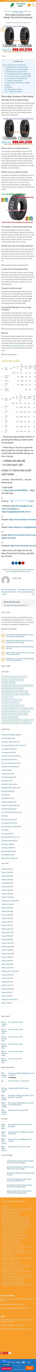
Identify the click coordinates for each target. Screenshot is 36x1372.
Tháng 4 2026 (5, 883)
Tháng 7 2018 (5, 1003)
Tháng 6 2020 (5, 946)
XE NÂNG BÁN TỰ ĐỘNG (9, 826)
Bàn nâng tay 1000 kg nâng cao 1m (11, 1212)
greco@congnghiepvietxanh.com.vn (17, 1308)
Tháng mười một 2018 (8, 999)
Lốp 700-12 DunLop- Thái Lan (23, 1226)
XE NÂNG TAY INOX (8, 840)
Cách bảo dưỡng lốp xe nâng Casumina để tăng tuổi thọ (8, 592)
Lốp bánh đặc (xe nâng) (13, 89)
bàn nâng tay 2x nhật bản (16, 679)
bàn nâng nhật (5, 1206)
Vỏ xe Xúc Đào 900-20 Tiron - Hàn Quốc (12, 1249)
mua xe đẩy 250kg (7, 1232)
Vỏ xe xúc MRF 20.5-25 (24, 1246)
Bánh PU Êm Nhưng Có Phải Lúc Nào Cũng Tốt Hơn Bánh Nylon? (20, 653)
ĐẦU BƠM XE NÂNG (8, 858)
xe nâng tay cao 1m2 (17, 1268)
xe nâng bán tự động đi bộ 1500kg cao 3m (13, 705)
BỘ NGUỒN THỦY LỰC (9, 837)
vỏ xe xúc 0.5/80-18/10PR (9, 1246)
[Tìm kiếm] (29, 5)
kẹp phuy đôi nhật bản (7, 1226)
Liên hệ (32, 1365)
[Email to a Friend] (19, 563)
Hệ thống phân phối (15, 1365)
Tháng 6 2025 (5, 918)
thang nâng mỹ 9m (7, 1238)
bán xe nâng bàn (19, 688)
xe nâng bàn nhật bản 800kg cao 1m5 (11, 700)
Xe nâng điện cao (6, 855)
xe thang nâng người (7, 1282)
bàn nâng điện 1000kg (22, 1218)
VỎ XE (3, 830)
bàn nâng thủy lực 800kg (8, 1218)
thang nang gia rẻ (17, 1232)
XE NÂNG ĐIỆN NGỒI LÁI (9, 788)
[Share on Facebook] (12, 563)
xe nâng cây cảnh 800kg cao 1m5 (10, 708)
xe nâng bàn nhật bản (7, 697)
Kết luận (8, 87)
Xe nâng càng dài (6, 773)
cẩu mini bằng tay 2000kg (23, 1223)
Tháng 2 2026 (5, 890)
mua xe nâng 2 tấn (6, 694)
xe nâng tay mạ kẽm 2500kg (9, 1276)
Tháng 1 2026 (5, 893)
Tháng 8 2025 (5, 911)
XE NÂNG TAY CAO (7, 784)
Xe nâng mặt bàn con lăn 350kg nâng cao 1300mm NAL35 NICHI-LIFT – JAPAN (17, 1259)
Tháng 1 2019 (5, 996)
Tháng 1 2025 (5, 936)
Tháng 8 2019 (5, 982)
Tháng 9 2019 (5, 978)
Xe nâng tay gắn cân (7, 759)
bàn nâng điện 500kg (27, 685)
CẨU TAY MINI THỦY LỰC (10, 812)
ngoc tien (27, 22)
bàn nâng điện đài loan (7, 688)
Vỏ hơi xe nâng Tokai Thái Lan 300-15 (12, 1243)
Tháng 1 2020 (5, 964)
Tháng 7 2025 (5, 915)
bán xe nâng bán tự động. (8, 691)
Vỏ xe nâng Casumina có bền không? (14, 65)
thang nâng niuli (6, 1241)
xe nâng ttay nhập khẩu (8, 1279)
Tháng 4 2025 (5, 925)
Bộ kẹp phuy (5, 780)
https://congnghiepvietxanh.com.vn (16, 512)
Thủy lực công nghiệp (22, 12)
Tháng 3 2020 (5, 957)
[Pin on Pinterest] (23, 563)
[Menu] (2, 5)
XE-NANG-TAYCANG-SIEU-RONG (12, 745)
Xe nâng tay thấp (6, 847)
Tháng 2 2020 (5, 960)
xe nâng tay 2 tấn (25, 711)
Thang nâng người (7, 777)
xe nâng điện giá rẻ (26, 723)
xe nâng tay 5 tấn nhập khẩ (9, 1265)
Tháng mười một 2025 (8, 900)
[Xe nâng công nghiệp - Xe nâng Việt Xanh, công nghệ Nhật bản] (18, 5)
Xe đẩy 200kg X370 (7, 1285)
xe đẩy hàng (5, 770)
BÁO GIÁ (29, 1368)
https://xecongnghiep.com (21, 506)
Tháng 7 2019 (5, 985)
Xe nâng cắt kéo (6, 833)
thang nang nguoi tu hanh (8, 1235)
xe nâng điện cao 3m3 (27, 720)
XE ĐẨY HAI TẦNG (7, 809)
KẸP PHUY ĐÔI (6, 791)
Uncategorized (23, 11)
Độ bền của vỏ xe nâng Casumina (16, 71)
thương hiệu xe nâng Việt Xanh (14, 345)
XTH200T (28, 1285)
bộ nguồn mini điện (23, 1220)
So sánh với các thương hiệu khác (16, 78)
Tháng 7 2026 (5, 872)
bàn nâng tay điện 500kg (8, 682)
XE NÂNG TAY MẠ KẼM (9, 766)
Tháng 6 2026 (5, 876)
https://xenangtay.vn (10, 509)
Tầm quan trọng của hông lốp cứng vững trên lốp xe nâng (26, 592)
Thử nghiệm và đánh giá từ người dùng (17, 74)
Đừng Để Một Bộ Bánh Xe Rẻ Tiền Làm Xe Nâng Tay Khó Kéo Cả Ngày (19, 641)
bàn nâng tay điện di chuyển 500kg (11, 685)
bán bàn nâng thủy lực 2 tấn (9, 1220)
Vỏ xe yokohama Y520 (8, 1252)
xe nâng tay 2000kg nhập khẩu (10, 717)
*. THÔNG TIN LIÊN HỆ (13, 91)
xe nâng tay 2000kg (22, 714)
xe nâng (15, 694)
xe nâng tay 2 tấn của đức (8, 714)
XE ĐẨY (3, 795)
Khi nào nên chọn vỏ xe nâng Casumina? (18, 76)
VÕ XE (3, 816)
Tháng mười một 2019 (8, 971)
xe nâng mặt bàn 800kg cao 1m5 (10, 711)
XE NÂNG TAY (6, 798)
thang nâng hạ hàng (22, 1235)
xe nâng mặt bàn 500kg (27, 708)
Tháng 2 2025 (5, 932)
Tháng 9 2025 (5, 908)
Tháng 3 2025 (5, 929)
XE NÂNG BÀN (6, 738)
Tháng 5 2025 (5, 922)
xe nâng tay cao (6, 1268)
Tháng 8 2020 (5, 939)
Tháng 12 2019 (6, 967)
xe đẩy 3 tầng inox (19, 1282)
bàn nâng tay (5, 679)
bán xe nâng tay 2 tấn (22, 691)
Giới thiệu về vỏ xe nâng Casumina (16, 67)
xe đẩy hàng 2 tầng (19, 1285)
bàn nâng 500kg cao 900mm (9, 677)
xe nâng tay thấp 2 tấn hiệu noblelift (11, 720)
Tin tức (26, 1365)
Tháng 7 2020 (5, 943)
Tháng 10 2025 (6, 904)
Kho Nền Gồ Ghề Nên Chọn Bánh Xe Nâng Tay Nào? (20, 647)
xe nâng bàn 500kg (24, 694)
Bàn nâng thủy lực (7, 819)
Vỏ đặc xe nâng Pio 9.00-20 (22, 1252)
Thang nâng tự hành (7, 823)
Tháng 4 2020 (5, 953)
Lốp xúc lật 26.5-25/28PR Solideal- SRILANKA (14, 1229)
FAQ (18, 1366)
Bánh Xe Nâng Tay (7, 851)
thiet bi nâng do (16, 1241)
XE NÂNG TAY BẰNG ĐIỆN (10, 735)
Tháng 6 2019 (5, 989)
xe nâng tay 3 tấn (15, 1263)
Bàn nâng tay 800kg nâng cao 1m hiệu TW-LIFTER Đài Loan (17, 1209)
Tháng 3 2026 (5, 886)
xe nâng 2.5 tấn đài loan (8, 1255)
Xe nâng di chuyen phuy (9, 805)
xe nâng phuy (5, 1263)
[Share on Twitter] (16, 563)
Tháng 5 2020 (5, 950)
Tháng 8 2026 (5, 869)
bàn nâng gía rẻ (22, 677)
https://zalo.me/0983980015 (16, 490)
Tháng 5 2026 (5, 879)
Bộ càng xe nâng (6, 844)
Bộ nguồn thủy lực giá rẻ (8, 1223)
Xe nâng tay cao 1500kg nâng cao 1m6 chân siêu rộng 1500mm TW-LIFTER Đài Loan (16, 1272)
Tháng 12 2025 (6, 897)
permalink (27, 571)
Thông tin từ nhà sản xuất (13, 80)
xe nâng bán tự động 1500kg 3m (10, 702)
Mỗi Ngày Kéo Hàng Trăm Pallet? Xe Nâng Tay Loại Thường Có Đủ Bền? (19, 635)
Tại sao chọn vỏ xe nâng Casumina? (16, 69)
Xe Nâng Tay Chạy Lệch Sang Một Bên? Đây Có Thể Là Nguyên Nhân (20, 659)
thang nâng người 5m (18, 1238)
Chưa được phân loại (11, 11)
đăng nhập (13, 605)
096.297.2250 (20, 1304)
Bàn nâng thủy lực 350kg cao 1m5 (11, 1215)
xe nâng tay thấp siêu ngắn (25, 1276)
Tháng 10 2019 (6, 975)
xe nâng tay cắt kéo (7, 749)
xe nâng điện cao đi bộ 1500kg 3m (11, 723)
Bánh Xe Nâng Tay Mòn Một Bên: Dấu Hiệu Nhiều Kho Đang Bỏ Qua (19, 1192)
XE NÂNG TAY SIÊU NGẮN (10, 756)
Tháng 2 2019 (5, 992)
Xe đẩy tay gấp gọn (7, 802)
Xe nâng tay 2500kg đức (23, 1265)
